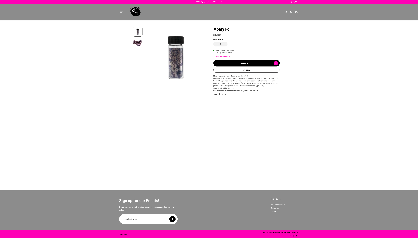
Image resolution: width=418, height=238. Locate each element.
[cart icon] (296, 12)
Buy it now (246, 70)
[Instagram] (293, 236)
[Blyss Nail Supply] (135, 12)
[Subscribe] (172, 219)
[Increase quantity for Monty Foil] (224, 44)
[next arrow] (204, 59)
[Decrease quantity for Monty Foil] (215, 44)
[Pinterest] (225, 94)
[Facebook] (219, 94)
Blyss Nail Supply (279, 232)
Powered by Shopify (291, 232)
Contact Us (275, 208)
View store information (224, 56)
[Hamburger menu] (121, 12)
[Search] (285, 12)
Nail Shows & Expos (278, 204)
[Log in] (291, 12)
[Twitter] (222, 94)
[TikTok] (296, 236)
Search (273, 212)
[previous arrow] (149, 59)
